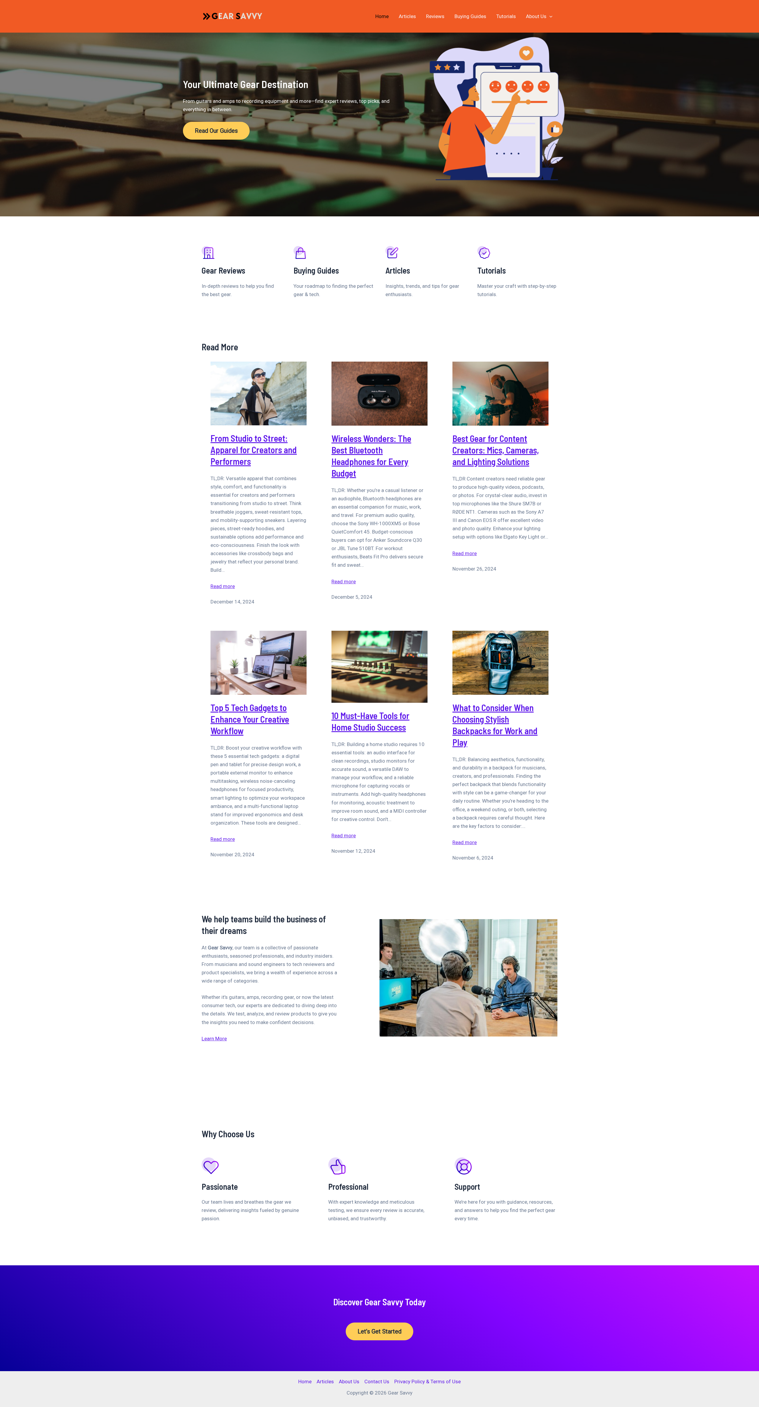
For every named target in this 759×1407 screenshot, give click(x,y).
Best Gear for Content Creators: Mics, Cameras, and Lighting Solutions (495, 450)
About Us (536, 16)
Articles (407, 16)
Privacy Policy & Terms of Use (427, 1381)
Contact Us (376, 1381)
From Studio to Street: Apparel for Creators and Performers (254, 450)
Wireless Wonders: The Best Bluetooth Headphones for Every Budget (371, 455)
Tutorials (506, 16)
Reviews (435, 16)
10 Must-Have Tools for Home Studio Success (370, 721)
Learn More (214, 1039)
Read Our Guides (216, 130)
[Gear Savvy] (235, 16)
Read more (223, 586)
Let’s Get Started (379, 1331)
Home (382, 16)
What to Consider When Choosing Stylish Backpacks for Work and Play (495, 725)
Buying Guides (470, 16)
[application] (549, 16)
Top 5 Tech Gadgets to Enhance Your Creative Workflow (250, 719)
